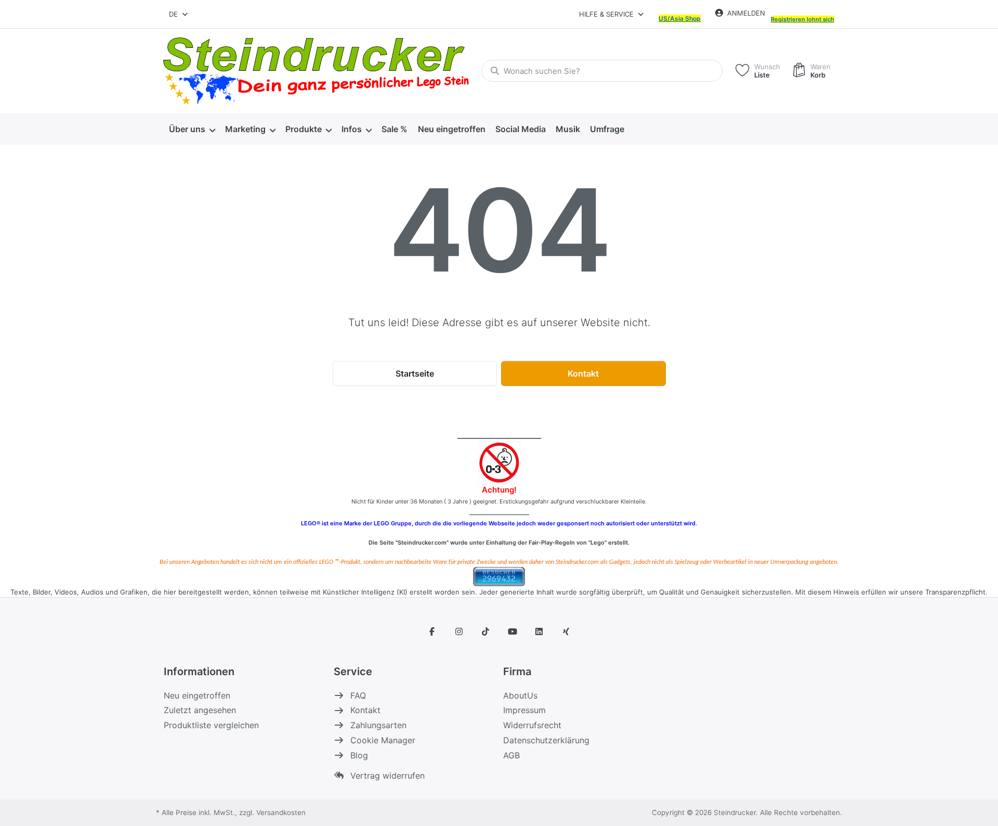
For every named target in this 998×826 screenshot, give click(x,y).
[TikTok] (485, 631)
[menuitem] (192, 129)
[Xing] (566, 631)
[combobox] (179, 14)
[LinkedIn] (539, 631)
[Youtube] (512, 631)
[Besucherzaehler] (499, 575)
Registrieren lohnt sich (802, 19)
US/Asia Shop (680, 18)
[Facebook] (432, 631)
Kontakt (583, 373)
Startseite (415, 373)
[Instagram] (459, 631)
